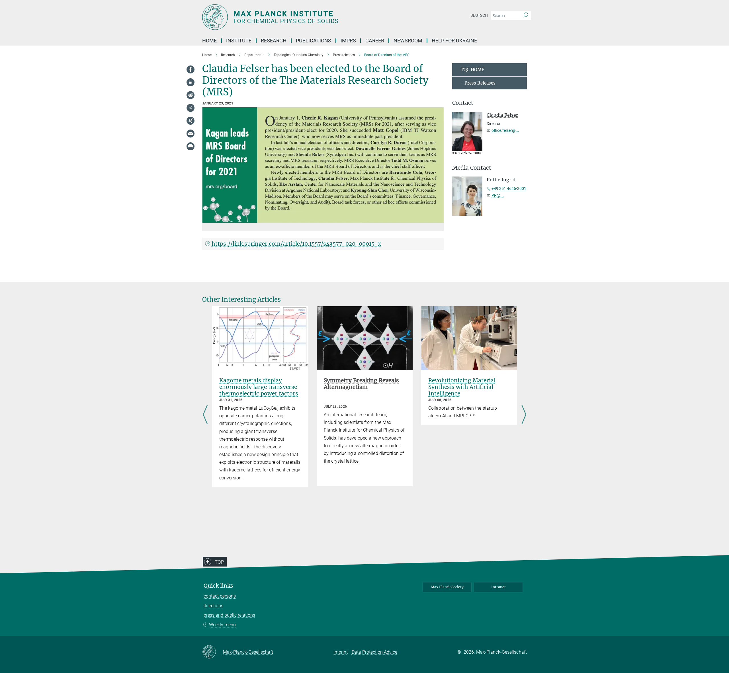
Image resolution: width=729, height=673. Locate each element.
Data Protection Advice (374, 652)
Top (219, 562)
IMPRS (348, 40)
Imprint (340, 652)
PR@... (498, 195)
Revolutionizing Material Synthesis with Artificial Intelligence (461, 387)
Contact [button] (462, 103)
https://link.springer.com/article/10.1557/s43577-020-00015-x (296, 243)
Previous (205, 415)
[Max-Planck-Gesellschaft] (212, 652)
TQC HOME (472, 69)
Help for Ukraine (454, 40)
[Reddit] (190, 95)
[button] (438, 219)
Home (209, 40)
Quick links (218, 585)
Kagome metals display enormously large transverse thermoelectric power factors (258, 387)
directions (213, 605)
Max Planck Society (447, 587)
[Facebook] (190, 69)
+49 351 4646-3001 (509, 188)
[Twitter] (190, 108)
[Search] (525, 16)
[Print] (190, 146)
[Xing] (190, 120)
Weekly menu (222, 624)
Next (523, 415)
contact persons (220, 596)
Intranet (498, 587)
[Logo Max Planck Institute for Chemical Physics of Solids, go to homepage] (309, 17)
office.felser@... (505, 130)
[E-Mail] (190, 133)
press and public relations (229, 615)
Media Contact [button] (471, 168)
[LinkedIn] (190, 82)
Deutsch (479, 15)
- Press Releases (478, 83)
